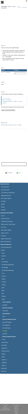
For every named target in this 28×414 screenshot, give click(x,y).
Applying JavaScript (6, 195)
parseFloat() (5, 342)
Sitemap (16, 406)
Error (3, 273)
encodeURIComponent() (8, 270)
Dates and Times (5, 218)
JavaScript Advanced (5, 241)
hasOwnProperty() (6, 322)
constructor (5, 310)
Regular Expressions (6, 238)
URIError (4, 365)
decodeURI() (5, 261)
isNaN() (3, 284)
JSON (3, 287)
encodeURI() (5, 267)
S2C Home (18, 6)
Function (4, 276)
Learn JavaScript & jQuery (5, 409)
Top (19, 172)
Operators (3, 371)
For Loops (3, 227)
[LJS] (2, 2)
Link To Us (16, 411)
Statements (4, 368)
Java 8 (5, 406)
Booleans (3, 210)
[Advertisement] (14, 24)
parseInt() (4, 345)
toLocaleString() (6, 164)
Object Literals (5, 233)
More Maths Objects (6, 230)
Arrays (2, 215)
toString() (4, 331)
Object (10, 6)
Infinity (3, 279)
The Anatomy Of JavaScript (8, 192)
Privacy (16, 413)
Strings (3, 207)
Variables (3, 201)
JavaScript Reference (6, 247)
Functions (3, 236)
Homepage (9, 172)
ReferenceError (5, 351)
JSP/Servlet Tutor (5, 408)
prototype (4, 305)
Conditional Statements (7, 221)
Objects (3, 204)
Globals (19, 7)
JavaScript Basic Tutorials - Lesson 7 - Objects (11, 125)
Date (3, 259)
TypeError (4, 359)
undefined (4, 362)
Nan (3, 293)
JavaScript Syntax (5, 189)
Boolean (4, 256)
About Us (16, 408)
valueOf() (23, 164)
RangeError (4, 348)
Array (3, 253)
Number (4, 296)
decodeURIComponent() (8, 264)
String (3, 357)
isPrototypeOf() (6, 325)
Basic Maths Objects (6, 198)
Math (3, 290)
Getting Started (5, 187)
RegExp (3, 354)
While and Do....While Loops (8, 224)
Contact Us (16, 409)
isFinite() (4, 282)
